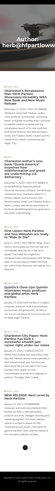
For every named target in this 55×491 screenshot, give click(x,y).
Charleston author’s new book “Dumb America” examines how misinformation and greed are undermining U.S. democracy (24, 169)
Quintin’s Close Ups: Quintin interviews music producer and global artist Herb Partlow (26, 292)
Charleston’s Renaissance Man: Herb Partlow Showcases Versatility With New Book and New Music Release (25, 97)
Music (9, 86)
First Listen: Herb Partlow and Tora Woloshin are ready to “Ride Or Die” (26, 234)
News (16, 86)
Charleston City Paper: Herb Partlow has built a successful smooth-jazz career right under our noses (26, 340)
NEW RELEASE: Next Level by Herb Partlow (26, 396)
